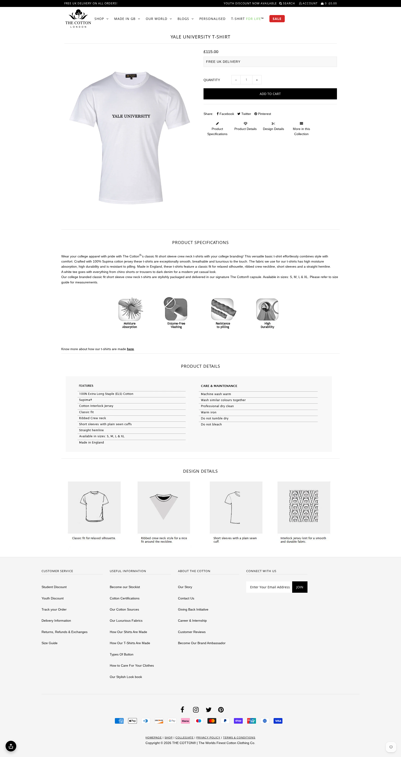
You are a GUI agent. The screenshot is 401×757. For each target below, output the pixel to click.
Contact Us (186, 598)
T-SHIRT (247, 18)
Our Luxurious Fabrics (126, 620)
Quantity (212, 80)
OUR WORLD (156, 18)
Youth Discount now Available (250, 3)
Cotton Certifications (124, 598)
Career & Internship (192, 620)
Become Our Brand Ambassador (202, 643)
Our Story (185, 587)
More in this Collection (301, 131)
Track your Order (54, 609)
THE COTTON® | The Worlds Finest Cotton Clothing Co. (213, 743)
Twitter (245, 114)
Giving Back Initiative (193, 609)
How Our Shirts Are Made (128, 632)
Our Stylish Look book (126, 677)
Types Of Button (121, 654)
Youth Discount (53, 598)
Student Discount (54, 587)
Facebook (226, 114)
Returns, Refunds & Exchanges (64, 632)
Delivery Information (56, 620)
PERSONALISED (212, 18)
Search (289, 3)
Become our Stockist (125, 587)
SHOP (99, 18)
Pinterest (264, 114)
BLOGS (183, 18)
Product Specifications (217, 131)
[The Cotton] (78, 18)
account (310, 3)
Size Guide (50, 643)
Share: (208, 114)
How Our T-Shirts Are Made (130, 643)
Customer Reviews (192, 632)
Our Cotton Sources (124, 609)
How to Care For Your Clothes (132, 665)
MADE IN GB (125, 18)
